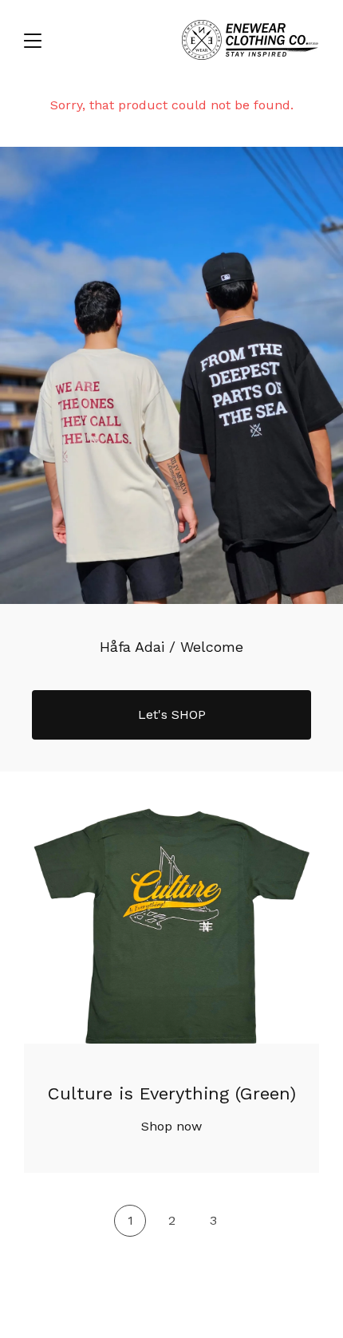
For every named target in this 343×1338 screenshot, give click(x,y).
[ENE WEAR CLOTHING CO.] (250, 40)
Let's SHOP (172, 714)
